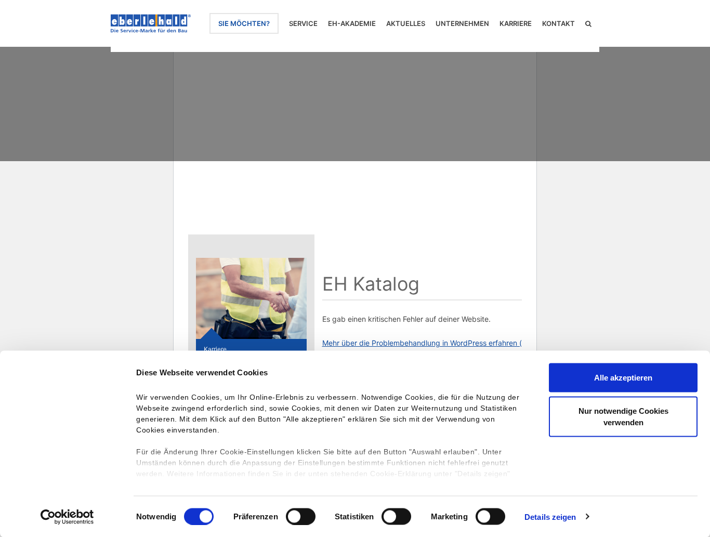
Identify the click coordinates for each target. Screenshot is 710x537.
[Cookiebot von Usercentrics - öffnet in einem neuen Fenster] (67, 517)
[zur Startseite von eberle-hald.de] (151, 23)
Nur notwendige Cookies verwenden (623, 416)
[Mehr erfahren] (251, 298)
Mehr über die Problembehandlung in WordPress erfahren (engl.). (432, 342)
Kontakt (558, 23)
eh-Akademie (352, 23)
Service (303, 23)
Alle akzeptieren (623, 377)
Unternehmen (462, 23)
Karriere (515, 23)
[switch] (300, 516)
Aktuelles (405, 23)
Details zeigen (550, 516)
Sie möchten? (244, 23)
